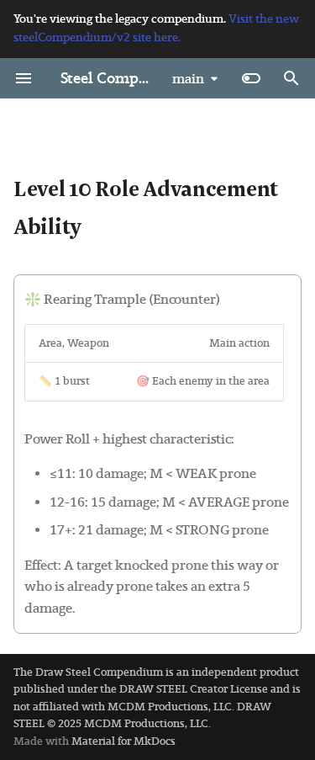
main (188, 79)
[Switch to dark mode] (251, 78)
